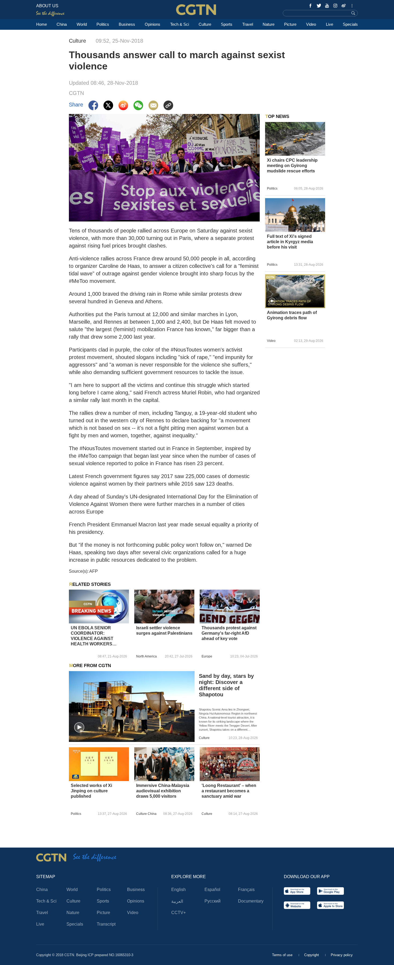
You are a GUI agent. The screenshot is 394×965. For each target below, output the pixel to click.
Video (311, 24)
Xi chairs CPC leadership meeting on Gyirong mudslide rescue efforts (292, 165)
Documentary (250, 901)
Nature (268, 24)
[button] (79, 728)
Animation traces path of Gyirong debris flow (292, 315)
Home (41, 24)
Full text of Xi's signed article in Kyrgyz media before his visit (290, 241)
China (62, 24)
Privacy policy (342, 955)
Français (246, 889)
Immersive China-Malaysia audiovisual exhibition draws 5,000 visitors (162, 790)
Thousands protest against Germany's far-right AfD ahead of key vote (229, 633)
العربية (177, 901)
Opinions (152, 24)
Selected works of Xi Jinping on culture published (91, 790)
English (178, 889)
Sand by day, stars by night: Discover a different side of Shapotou (226, 685)
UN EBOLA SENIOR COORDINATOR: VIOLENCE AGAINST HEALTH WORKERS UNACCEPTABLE (92, 636)
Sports (226, 24)
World (82, 24)
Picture (290, 24)
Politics (102, 24)
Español (212, 889)
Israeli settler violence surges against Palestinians (164, 630)
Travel (247, 24)
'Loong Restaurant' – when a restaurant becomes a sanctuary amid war (229, 790)
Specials (350, 24)
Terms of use (282, 955)
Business (127, 24)
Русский (213, 901)
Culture (205, 24)
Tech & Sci (179, 24)
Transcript (106, 924)
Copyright (312, 955)
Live (329, 24)
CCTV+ (178, 912)
